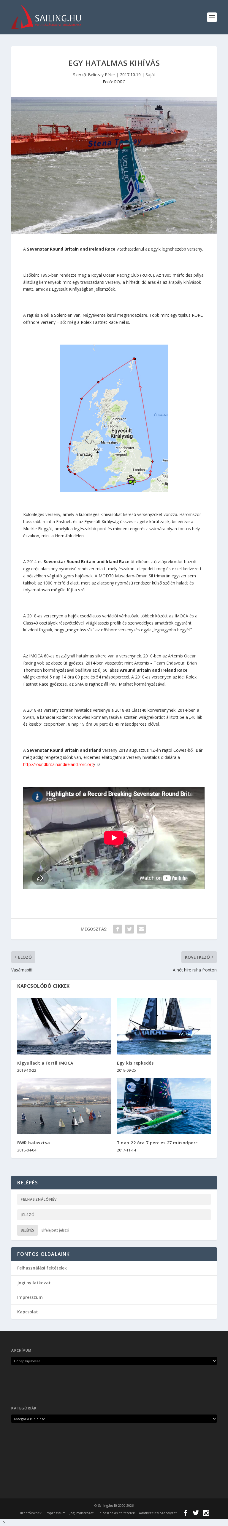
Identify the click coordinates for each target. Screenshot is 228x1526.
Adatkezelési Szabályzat (158, 1513)
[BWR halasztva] (64, 1106)
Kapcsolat (27, 1312)
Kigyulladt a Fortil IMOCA (45, 1063)
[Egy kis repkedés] (164, 1026)
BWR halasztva (33, 1143)
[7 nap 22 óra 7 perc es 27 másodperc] (164, 1106)
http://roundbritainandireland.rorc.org (58, 764)
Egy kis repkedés (135, 1063)
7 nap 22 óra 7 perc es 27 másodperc (157, 1143)
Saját (150, 74)
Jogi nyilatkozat (34, 1283)
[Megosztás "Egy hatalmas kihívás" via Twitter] (129, 929)
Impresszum (30, 1297)
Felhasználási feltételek (42, 1268)
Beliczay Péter (101, 74)
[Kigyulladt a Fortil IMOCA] (64, 1026)
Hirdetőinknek (30, 1513)
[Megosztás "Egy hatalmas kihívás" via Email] (141, 929)
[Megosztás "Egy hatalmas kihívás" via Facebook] (118, 929)
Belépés (27, 1230)
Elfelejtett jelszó (55, 1230)
